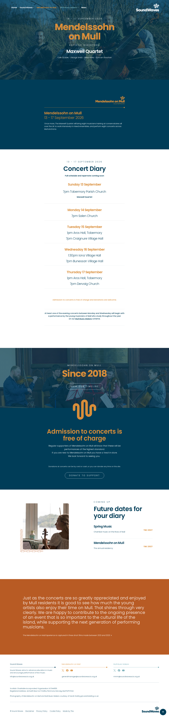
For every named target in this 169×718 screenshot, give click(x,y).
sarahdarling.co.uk (91, 696)
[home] (147, 7)
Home (14, 7)
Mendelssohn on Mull (71, 664)
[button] (27, 7)
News (83, 7)
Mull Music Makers (83, 318)
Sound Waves (16, 664)
